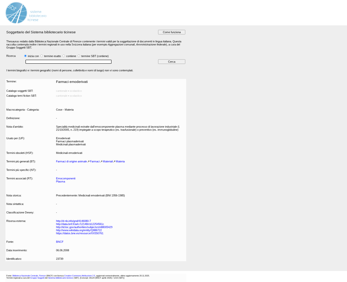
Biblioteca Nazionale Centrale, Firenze (29, 276)
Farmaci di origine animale (71, 161)
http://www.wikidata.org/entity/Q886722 (79, 230)
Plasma (60, 181)
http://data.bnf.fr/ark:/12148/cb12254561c (80, 224)
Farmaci (95, 161)
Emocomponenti (65, 178)
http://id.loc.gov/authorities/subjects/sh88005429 (84, 227)
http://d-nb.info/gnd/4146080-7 (73, 220)
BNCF (59, 241)
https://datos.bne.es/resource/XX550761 (79, 233)
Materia (120, 161)
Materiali (108, 161)
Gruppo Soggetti (37, 278)
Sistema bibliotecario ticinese (60, 278)
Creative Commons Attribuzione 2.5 (79, 276)
